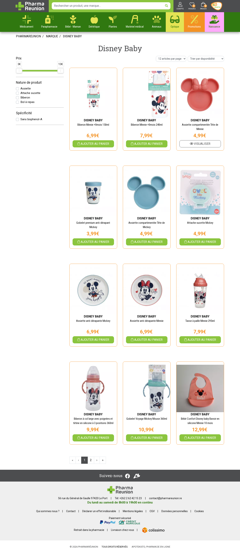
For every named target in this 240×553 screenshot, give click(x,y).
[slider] (19, 70)
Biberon (25, 97)
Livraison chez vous (122, 529)
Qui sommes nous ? (47, 511)
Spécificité (24, 113)
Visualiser (201, 144)
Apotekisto (151, 546)
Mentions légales (133, 511)
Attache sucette (30, 93)
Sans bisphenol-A (31, 119)
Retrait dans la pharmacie (89, 529)
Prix (19, 58)
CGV (152, 511)
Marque (52, 36)
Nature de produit (29, 82)
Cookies (199, 511)
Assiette (25, 88)
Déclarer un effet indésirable (99, 511)
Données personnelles (174, 511)
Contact (71, 511)
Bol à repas (27, 102)
